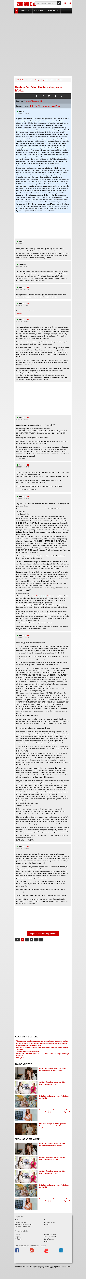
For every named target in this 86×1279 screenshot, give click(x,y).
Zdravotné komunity (50, 1237)
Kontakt (46, 1224)
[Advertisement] (43, 29)
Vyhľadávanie (54, 10)
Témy (37, 80)
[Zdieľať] (68, 96)
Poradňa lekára (49, 1239)
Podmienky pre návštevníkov (23, 1224)
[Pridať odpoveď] (62, 96)
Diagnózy (18, 1237)
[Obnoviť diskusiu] (55, 96)
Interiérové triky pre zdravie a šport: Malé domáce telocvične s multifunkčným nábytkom (53, 1126)
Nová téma (39, 10)
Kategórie (26, 10)
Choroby (17, 1234)
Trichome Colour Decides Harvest (28, 1051)
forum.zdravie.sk (42, 596)
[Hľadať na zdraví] (37, 96)
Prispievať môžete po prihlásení (43, 934)
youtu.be (19, 313)
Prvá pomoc (18, 1239)
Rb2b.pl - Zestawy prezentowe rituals (29, 1058)
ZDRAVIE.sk (21, 80)
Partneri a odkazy (49, 1222)
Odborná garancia (20, 1222)
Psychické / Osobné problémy (51, 80)
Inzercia (46, 1220)
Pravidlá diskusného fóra (22, 1227)
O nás (17, 1220)
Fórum (30, 80)
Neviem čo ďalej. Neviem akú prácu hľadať (45, 106)
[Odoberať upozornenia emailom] (49, 96)
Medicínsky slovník (50, 1234)
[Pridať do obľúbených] (43, 96)
